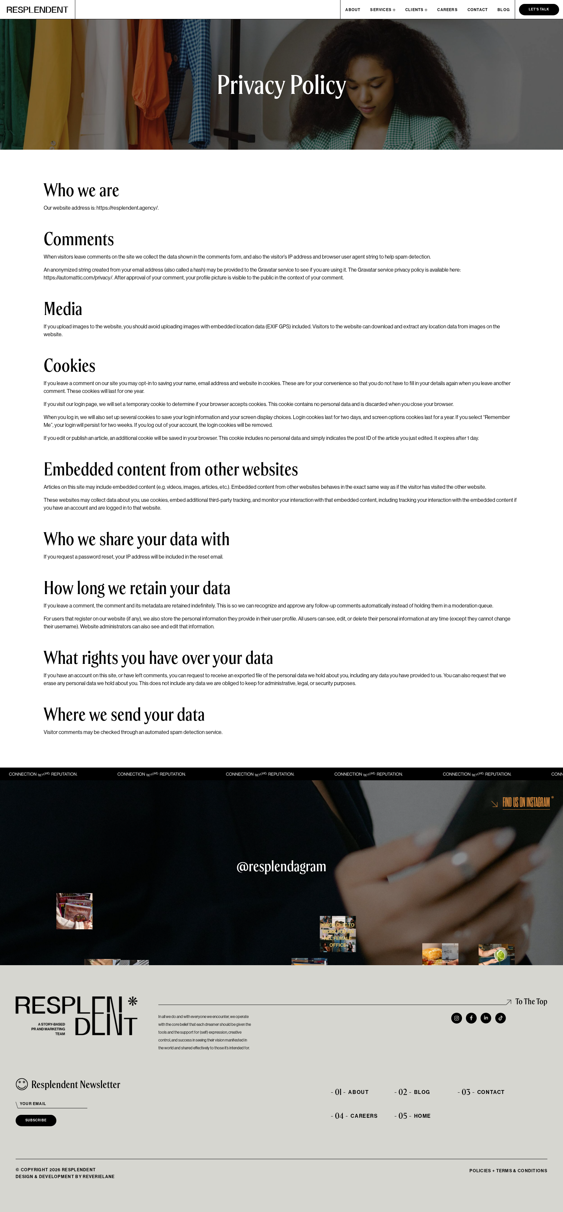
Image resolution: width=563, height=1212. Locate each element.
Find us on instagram (526, 802)
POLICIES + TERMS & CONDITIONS (508, 1170)
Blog (504, 9)
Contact (478, 9)
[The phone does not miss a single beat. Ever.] (440, 961)
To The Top (531, 1001)
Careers (447, 9)
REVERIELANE (99, 1176)
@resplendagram (281, 865)
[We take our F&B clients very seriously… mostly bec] (497, 962)
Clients (414, 9)
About (352, 9)
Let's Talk (539, 9)
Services (381, 9)
